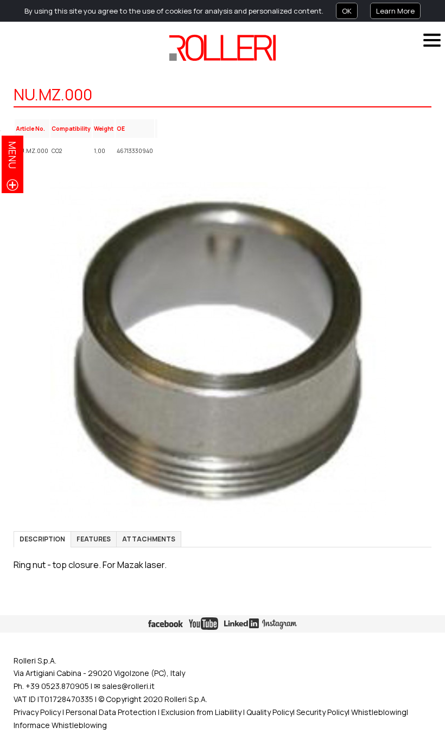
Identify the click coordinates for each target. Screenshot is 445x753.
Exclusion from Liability (201, 712)
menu (12, 155)
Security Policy (322, 712)
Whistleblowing (378, 712)
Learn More (395, 11)
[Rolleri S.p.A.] (222, 48)
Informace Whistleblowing (60, 725)
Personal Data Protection (110, 712)
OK (347, 11)
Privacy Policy (37, 712)
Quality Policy (269, 712)
